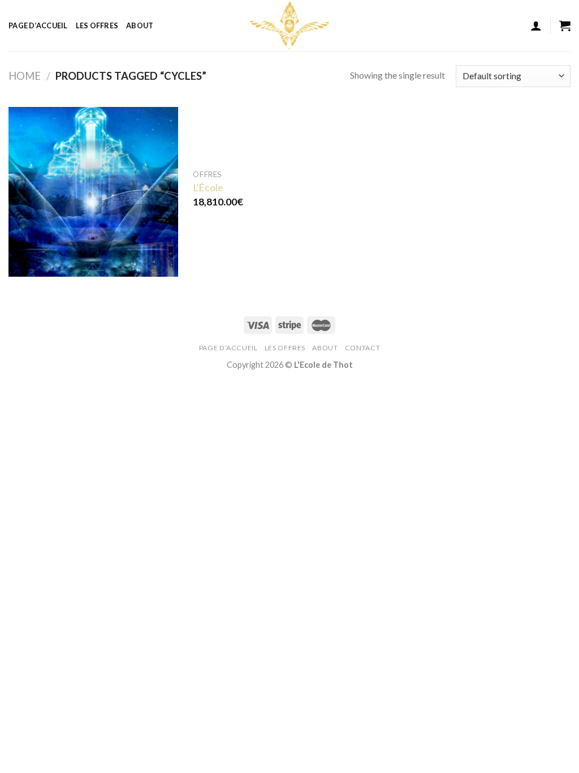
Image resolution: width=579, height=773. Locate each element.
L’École (208, 188)
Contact (362, 347)
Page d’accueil (38, 25)
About (139, 25)
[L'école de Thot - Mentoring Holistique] (289, 25)
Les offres (97, 25)
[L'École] (93, 192)
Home (24, 76)
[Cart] (565, 25)
